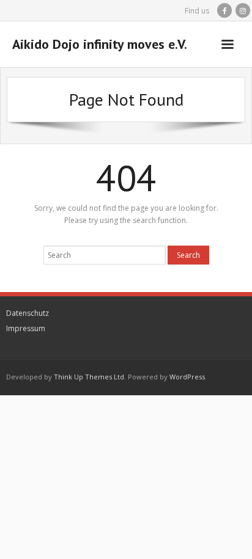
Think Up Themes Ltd (89, 376)
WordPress (187, 376)
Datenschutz (27, 313)
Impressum (25, 328)
